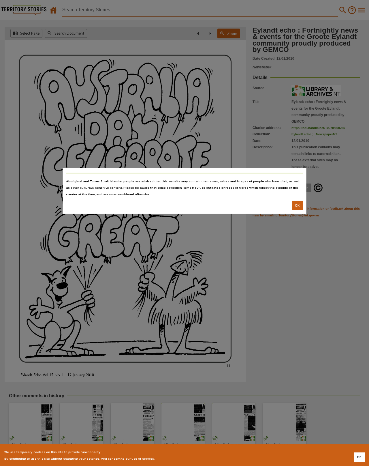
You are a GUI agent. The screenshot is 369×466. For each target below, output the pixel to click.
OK (297, 205)
